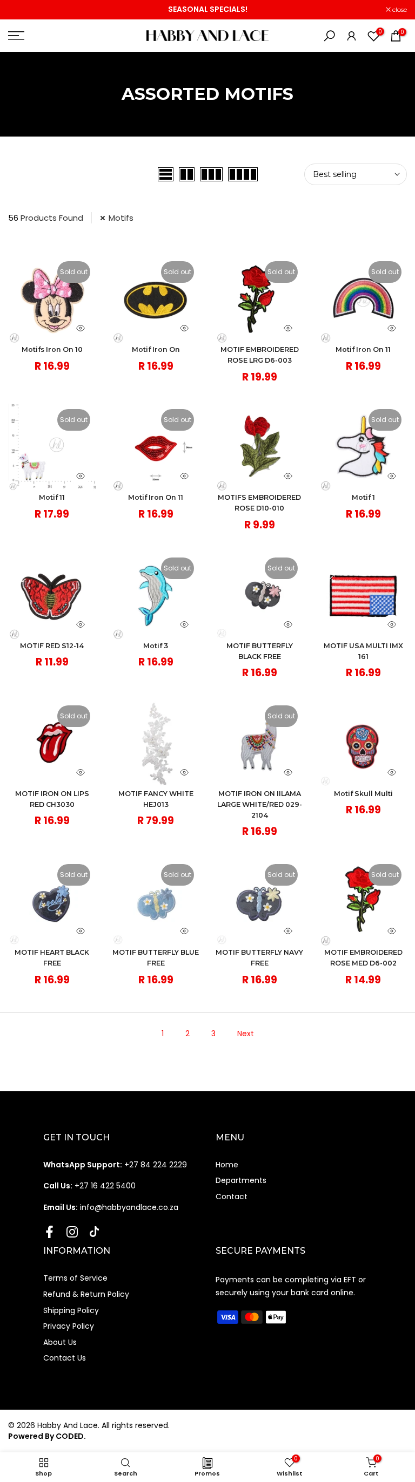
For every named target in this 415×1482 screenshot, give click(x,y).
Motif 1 (363, 497)
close (21, 9)
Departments (241, 1180)
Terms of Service (75, 1278)
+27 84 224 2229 (115, 1164)
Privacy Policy (68, 1326)
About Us (60, 1342)
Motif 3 (155, 646)
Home (227, 1164)
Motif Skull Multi (363, 794)
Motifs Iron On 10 (52, 349)
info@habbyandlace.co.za (110, 1207)
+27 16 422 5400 (89, 1185)
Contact (231, 1196)
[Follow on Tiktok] (94, 1231)
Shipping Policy (71, 1310)
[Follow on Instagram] (72, 1231)
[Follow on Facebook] (49, 1231)
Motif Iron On (156, 349)
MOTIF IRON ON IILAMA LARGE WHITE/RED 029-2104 (259, 804)
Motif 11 (52, 497)
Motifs (121, 217)
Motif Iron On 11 (363, 349)
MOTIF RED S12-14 (52, 646)
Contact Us (64, 1357)
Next (245, 1033)
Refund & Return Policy (86, 1294)
